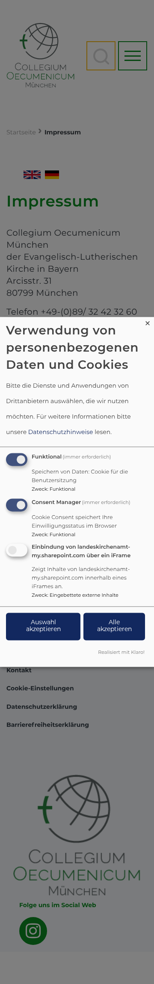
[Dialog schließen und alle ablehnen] (147, 322)
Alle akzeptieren (114, 626)
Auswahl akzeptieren (43, 626)
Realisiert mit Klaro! (121, 653)
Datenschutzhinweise (60, 432)
